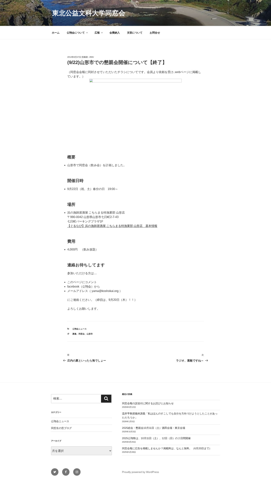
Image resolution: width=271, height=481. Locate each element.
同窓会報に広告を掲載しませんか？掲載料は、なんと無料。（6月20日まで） (167, 448)
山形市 (90, 334)
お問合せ (155, 32)
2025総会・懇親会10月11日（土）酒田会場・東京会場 (153, 427)
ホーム (56, 32)
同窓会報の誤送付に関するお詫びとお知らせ (148, 403)
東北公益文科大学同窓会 (88, 13)
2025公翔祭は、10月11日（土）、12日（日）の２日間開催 (156, 438)
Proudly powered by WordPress (140, 471)
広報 (97, 32)
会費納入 (115, 32)
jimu (91, 57)
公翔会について (76, 32)
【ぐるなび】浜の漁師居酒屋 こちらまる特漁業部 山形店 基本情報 (112, 225)
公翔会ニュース (79, 329)
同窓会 (82, 334)
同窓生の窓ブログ (61, 428)
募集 (74, 334)
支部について (135, 32)
